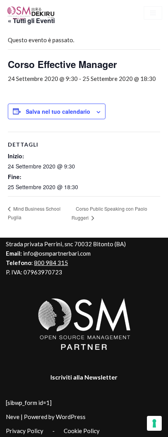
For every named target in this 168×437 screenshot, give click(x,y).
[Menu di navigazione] (153, 13)
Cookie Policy (82, 430)
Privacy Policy (24, 430)
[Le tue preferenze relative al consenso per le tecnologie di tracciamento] (154, 423)
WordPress (71, 416)
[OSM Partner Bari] (31, 12)
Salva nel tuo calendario (58, 111)
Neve (13, 416)
